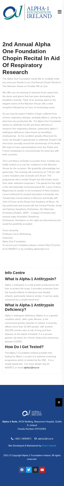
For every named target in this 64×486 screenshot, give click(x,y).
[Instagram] (35, 470)
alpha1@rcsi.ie (31, 367)
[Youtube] (42, 470)
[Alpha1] (27, 12)
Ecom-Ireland (49, 445)
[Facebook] (22, 470)
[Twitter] (29, 470)
